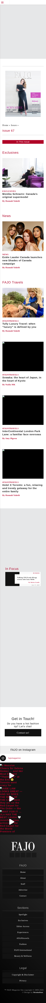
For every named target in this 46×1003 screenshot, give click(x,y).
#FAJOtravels (23, 938)
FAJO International (23, 950)
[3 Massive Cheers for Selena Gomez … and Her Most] (11, 775)
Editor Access (23, 926)
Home (23, 872)
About (23, 878)
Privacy (23, 981)
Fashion (23, 944)
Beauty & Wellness (23, 956)
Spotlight (23, 914)
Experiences (23, 932)
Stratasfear (38, 992)
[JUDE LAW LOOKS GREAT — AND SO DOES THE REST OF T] (11, 798)
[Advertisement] (23, 30)
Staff (23, 884)
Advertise (23, 890)
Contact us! (23, 732)
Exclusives (23, 920)
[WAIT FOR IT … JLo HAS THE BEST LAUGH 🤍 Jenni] (11, 821)
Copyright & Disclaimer (23, 975)
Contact (23, 896)
